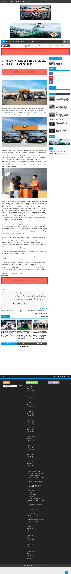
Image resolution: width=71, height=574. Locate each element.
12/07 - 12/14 (31, 395)
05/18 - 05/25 (31, 458)
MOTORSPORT (24, 41)
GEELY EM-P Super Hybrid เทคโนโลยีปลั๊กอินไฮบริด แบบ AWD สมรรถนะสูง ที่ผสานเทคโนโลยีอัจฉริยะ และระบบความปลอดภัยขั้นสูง (59, 108)
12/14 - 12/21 (31, 393)
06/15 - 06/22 (31, 449)
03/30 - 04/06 (31, 528)
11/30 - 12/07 (31, 397)
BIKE (10, 41)
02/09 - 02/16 (31, 544)
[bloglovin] (18, 2)
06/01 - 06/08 (31, 454)
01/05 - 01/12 (31, 555)
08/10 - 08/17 (31, 431)
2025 (28, 388)
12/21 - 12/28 (31, 390)
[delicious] (31, 2)
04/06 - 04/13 (31, 526)
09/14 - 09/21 (31, 420)
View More (45, 316)
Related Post (5, 316)
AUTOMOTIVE (16, 41)
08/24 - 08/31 (31, 427)
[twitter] (11, 2)
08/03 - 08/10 (31, 434)
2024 (28, 558)
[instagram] (28, 2)
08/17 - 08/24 (31, 429)
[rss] (23, 2)
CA (61, 151)
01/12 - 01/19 (31, 553)
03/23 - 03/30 (31, 530)
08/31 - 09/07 (31, 424)
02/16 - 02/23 (31, 542)
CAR (7, 41)
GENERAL (32, 41)
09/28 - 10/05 (31, 415)
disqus (24, 343)
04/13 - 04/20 (31, 524)
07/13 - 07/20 (31, 440)
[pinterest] (16, 2)
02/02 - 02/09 (31, 546)
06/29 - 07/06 (31, 445)
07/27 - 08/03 (31, 436)
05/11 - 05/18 (31, 461)
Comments (66, 94)
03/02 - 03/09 (31, 537)
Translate (9, 387)
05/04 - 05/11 (31, 463)
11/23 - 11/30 (31, 400)
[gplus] (14, 2)
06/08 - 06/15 (31, 452)
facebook (39, 343)
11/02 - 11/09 (31, 404)
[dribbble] (21, 2)
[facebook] (9, 2)
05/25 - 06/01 (31, 456)
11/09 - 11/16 (31, 402)
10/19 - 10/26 (31, 409)
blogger (9, 343)
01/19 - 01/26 (31, 551)
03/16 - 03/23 (31, 533)
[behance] (26, 2)
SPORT (64, 153)
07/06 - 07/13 (31, 443)
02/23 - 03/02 (31, 539)
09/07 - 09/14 (31, 422)
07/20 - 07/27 (31, 438)
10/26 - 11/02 (31, 406)
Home (3, 58)
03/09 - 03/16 (31, 535)
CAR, (17, 67)
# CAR (6, 275)
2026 (28, 386)
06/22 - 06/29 (31, 447)
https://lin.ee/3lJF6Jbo (17, 273)
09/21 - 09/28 (31, 418)
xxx (59, 94)
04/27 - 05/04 (31, 465)
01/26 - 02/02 (31, 549)
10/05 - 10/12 (31, 413)
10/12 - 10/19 (31, 411)
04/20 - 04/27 (31, 468)
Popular (52, 94)
